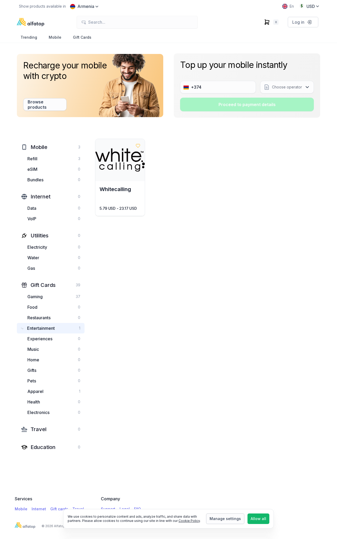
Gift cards (59, 509)
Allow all (258, 518)
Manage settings (225, 518)
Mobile (21, 509)
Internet (39, 509)
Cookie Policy (189, 521)
